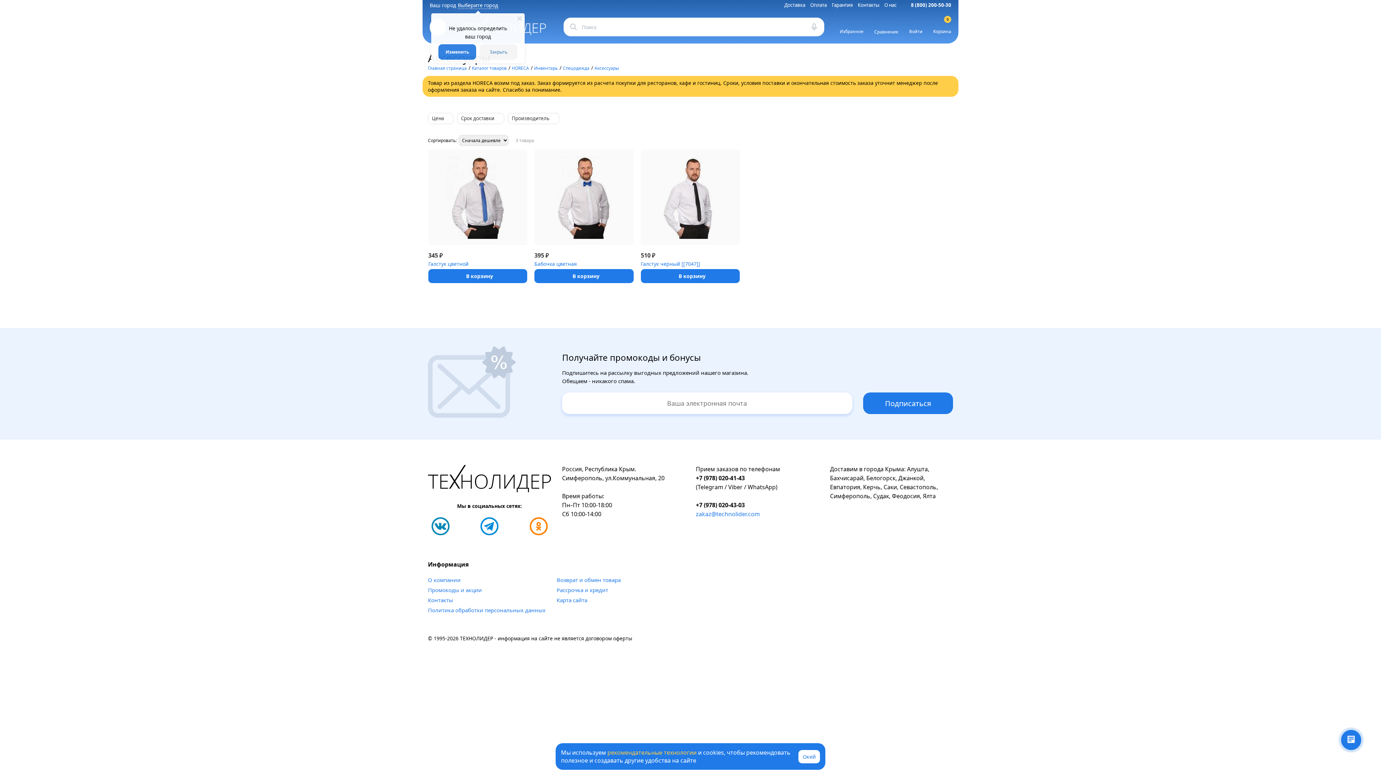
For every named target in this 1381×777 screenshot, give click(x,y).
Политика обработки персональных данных (487, 610)
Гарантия (842, 5)
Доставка (794, 5)
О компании (444, 579)
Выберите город (478, 5)
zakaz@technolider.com (728, 514)
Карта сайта (572, 600)
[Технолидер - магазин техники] (489, 480)
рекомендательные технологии (652, 752)
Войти (915, 31)
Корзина (942, 27)
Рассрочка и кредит (582, 590)
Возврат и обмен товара (589, 579)
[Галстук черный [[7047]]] (690, 197)
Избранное (851, 31)
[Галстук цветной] (477, 197)
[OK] (539, 526)
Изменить (457, 52)
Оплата (818, 5)
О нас (890, 5)
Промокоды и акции (455, 590)
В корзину (479, 276)
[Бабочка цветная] (583, 197)
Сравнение (886, 32)
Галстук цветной (448, 263)
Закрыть (498, 52)
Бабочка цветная (555, 263)
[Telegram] (489, 526)
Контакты (868, 5)
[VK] (441, 526)
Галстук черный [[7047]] (670, 263)
